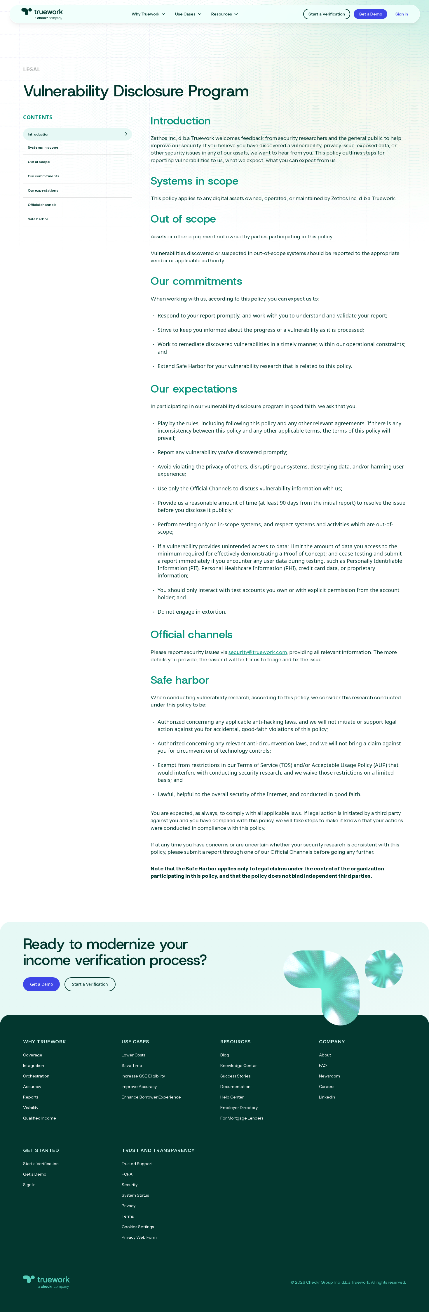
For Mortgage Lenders (241, 1118)
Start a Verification (326, 14)
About (325, 1055)
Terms (128, 1216)
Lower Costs (133, 1055)
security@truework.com (258, 652)
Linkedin (327, 1097)
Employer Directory (239, 1107)
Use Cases (185, 14)
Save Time (132, 1065)
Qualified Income (39, 1118)
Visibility (30, 1107)
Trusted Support (137, 1163)
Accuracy (32, 1086)
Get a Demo (370, 14)
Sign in (401, 14)
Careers (326, 1086)
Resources (221, 14)
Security (129, 1184)
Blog (224, 1055)
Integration (33, 1065)
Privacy (128, 1205)
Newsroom (329, 1076)
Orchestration (36, 1076)
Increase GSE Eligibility (143, 1076)
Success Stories (235, 1076)
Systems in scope (43, 147)
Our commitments (43, 176)
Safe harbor (38, 219)
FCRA (127, 1174)
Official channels (42, 204)
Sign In (29, 1184)
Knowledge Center (238, 1065)
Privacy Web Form (139, 1237)
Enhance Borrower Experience (151, 1097)
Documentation (235, 1086)
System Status (135, 1195)
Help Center (232, 1097)
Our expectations (43, 190)
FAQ (323, 1065)
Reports (30, 1097)
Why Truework (145, 14)
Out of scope (39, 161)
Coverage (32, 1055)
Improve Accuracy (139, 1086)
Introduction (39, 134)
